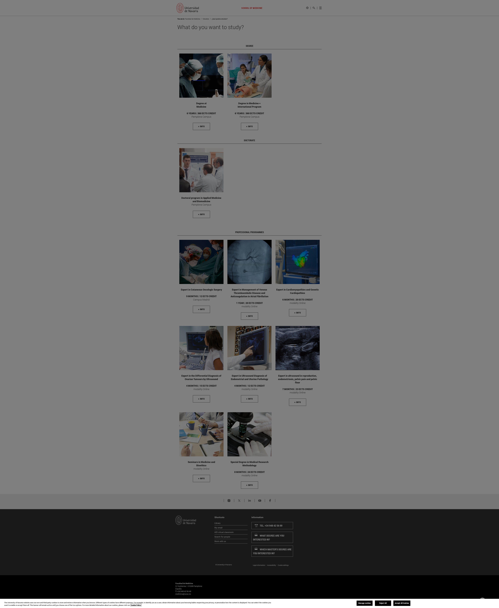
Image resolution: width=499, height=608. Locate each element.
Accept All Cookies (402, 603)
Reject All (383, 603)
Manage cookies (364, 603)
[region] (249, 603)
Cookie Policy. (136, 605)
